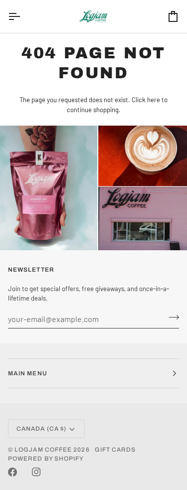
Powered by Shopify (46, 458)
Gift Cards (115, 449)
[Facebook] (12, 472)
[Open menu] (23, 16)
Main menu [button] (27, 373)
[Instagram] (36, 472)
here (153, 100)
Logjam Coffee (43, 449)
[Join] (171, 318)
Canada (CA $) (41, 428)
